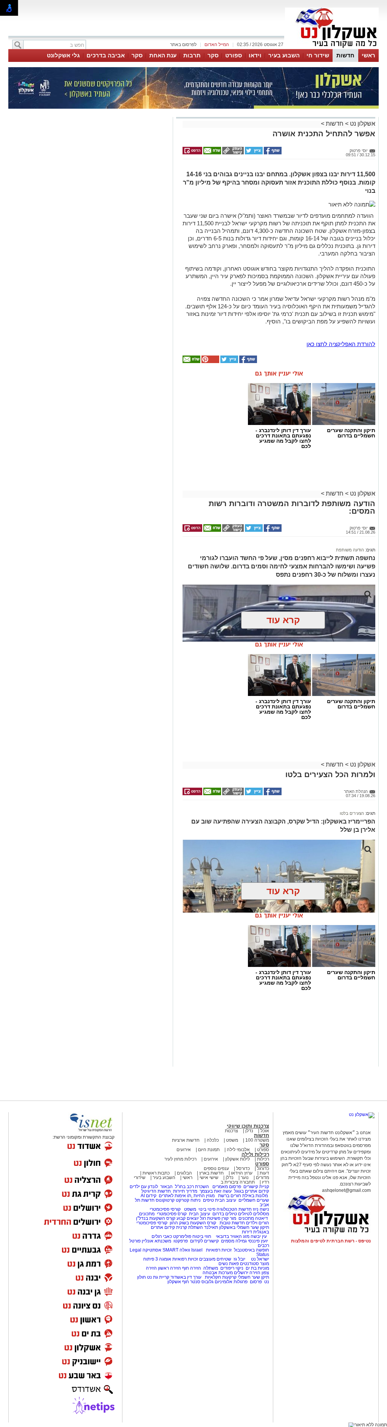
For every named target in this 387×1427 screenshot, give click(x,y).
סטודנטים (249, 1263)
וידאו (255, 55)
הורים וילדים (257, 1222)
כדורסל (243, 1168)
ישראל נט (259, 1259)
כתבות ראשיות (156, 1173)
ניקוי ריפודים (231, 1268)
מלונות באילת (255, 1195)
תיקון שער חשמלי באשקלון (244, 1227)
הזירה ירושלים (247, 1272)
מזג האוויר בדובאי (232, 1236)
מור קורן (228, 1218)
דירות (247, 1232)
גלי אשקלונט (63, 55)
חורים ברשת (229, 1195)
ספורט (233, 55)
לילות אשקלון (237, 1159)
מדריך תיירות (185, 1191)
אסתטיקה (151, 1250)
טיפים (208, 1200)
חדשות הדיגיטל (155, 1191)
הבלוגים (184, 1173)
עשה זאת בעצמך (216, 1191)
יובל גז (239, 1259)
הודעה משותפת (350, 550)
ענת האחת (162, 55)
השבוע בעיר (284, 55)
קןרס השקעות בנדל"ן (155, 1218)
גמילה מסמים (234, 1241)
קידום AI (148, 1195)
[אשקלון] (332, 48)
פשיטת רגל (210, 1218)
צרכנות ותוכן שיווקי (248, 1126)
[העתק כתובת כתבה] (232, 153)
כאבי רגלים (161, 1236)
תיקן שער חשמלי (253, 1277)
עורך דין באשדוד (185, 1277)
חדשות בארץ (211, 1173)
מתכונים (147, 1213)
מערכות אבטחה (218, 1272)
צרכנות (231, 1130)
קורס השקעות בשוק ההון (193, 1222)
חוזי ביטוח (201, 1236)
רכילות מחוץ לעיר (180, 1159)
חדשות (345, 55)
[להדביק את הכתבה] (209, 361)
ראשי (368, 55)
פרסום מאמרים (226, 1186)
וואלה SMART (176, 1250)
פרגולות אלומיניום (231, 1281)
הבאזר (166, 1186)
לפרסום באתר (183, 44)
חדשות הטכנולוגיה (234, 1209)
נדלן (249, 1130)
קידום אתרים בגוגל (251, 1191)
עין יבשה (259, 1236)
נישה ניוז (261, 1209)
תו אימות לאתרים (174, 1195)
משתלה (210, 1268)
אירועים (183, 1149)
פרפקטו (180, 1241)
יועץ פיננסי (258, 1241)
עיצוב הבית (225, 1200)
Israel (197, 1250)
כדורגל (263, 1168)
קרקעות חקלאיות (220, 1277)
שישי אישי (209, 1177)
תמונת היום (209, 1149)
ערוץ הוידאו (241, 1173)
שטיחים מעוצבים (215, 1259)
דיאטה (261, 1218)
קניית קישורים (256, 1186)
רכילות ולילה (255, 1154)
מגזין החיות (204, 1195)
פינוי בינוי (206, 1209)
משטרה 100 (257, 1140)
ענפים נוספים (216, 1168)
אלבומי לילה (238, 1149)
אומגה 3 (163, 1259)
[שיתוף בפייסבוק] (272, 153)
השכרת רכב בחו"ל (192, 1186)
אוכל (264, 1130)
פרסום (255, 1281)
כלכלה (213, 1140)
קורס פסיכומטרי (172, 1213)
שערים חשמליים (253, 1200)
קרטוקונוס (165, 1200)
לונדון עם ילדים (144, 1186)
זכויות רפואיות (219, 1250)
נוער (245, 1177)
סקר (212, 55)
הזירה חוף (191, 1268)
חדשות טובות (232, 1222)
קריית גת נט (158, 1277)
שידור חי (318, 55)
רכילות (263, 1159)
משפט (232, 1140)
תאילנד (211, 1227)
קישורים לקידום (204, 1241)
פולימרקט (182, 1236)
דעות (264, 1173)
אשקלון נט (361, 123)
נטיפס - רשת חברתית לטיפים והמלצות (331, 1241)
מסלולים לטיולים (253, 1213)
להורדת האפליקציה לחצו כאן (341, 344)
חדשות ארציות (186, 1140)
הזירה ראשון (169, 1268)
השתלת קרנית (189, 1227)
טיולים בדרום (224, 1213)
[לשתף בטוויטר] (253, 153)
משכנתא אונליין (156, 1241)
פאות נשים (228, 1263)
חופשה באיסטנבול (251, 1250)
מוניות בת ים (257, 1268)
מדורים (262, 1177)
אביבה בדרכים (106, 55)
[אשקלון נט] (362, 1114)
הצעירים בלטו (352, 813)
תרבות (192, 55)
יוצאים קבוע (187, 1218)
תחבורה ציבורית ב (238, 1182)
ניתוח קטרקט (188, 1200)
